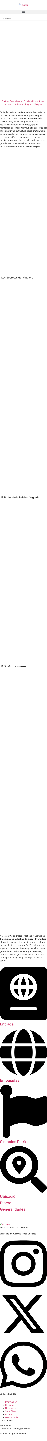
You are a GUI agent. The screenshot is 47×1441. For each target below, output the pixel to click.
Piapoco (29, 104)
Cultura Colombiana (12, 101)
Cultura (8, 1414)
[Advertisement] (23, 73)
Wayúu (38, 104)
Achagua (19, 104)
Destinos (9, 1405)
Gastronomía (11, 1417)
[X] (23, 1336)
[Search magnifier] (45, 19)
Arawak (9, 104)
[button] (23, 12)
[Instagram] (23, 1289)
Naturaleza (10, 1408)
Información (11, 1402)
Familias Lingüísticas (34, 101)
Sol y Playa (10, 1411)
